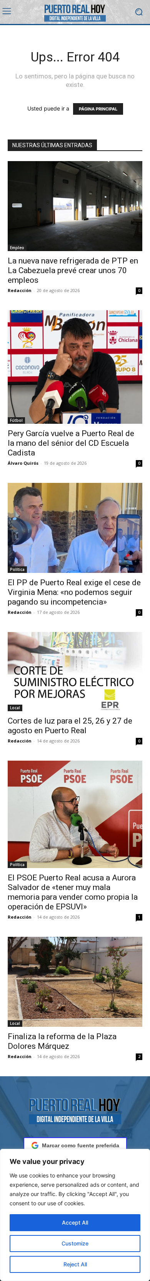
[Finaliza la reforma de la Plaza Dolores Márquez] (75, 982)
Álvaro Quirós (23, 463)
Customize (75, 1243)
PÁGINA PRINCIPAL (98, 109)
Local (15, 707)
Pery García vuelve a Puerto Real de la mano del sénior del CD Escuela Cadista (71, 443)
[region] (75, 1215)
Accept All (75, 1222)
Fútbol (16, 420)
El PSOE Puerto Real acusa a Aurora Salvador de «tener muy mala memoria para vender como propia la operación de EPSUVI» (73, 892)
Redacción (20, 290)
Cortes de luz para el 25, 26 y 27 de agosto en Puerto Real (70, 725)
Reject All (75, 1264)
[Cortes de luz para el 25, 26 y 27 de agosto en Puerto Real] (75, 671)
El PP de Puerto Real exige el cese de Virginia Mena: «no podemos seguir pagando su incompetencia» (74, 592)
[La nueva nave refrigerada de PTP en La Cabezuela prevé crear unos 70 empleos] (75, 206)
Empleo (17, 247)
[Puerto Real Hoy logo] (75, 1110)
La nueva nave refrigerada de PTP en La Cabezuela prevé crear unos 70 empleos (73, 270)
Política (17, 569)
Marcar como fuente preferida (80, 1145)
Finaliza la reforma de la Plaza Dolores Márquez (62, 1041)
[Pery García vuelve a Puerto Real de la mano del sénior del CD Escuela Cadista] (75, 366)
